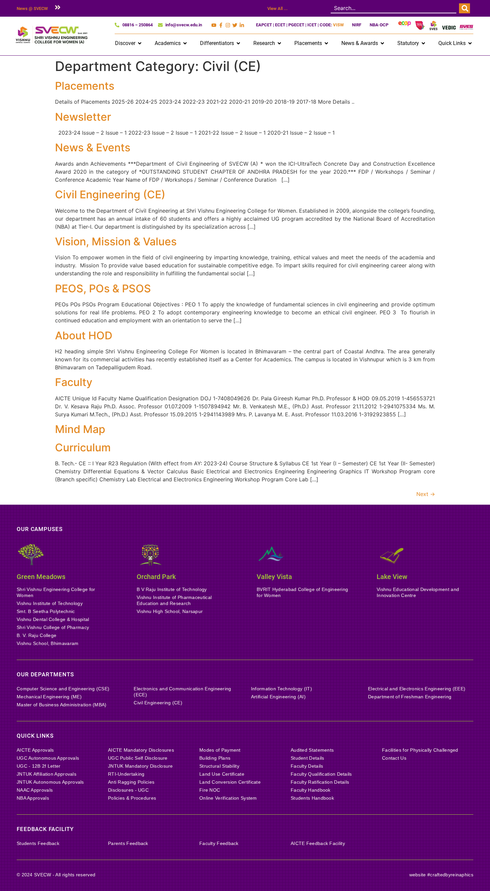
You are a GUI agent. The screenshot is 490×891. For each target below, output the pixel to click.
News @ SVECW (32, 8)
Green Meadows (41, 577)
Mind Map (80, 429)
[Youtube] (213, 25)
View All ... (277, 8)
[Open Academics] (185, 43)
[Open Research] (279, 43)
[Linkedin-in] (241, 25)
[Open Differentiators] (238, 43)
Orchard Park (156, 577)
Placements (84, 85)
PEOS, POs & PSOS (103, 288)
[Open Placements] (326, 43)
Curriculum (83, 447)
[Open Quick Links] (470, 43)
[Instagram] (227, 25)
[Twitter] (234, 25)
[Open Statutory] (423, 43)
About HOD (83, 335)
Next (425, 494)
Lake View (392, 577)
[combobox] (393, 8)
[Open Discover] (139, 43)
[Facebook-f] (220, 25)
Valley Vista (274, 577)
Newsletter (83, 116)
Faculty (73, 382)
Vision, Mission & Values (116, 241)
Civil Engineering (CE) (110, 194)
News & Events (92, 147)
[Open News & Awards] (382, 43)
